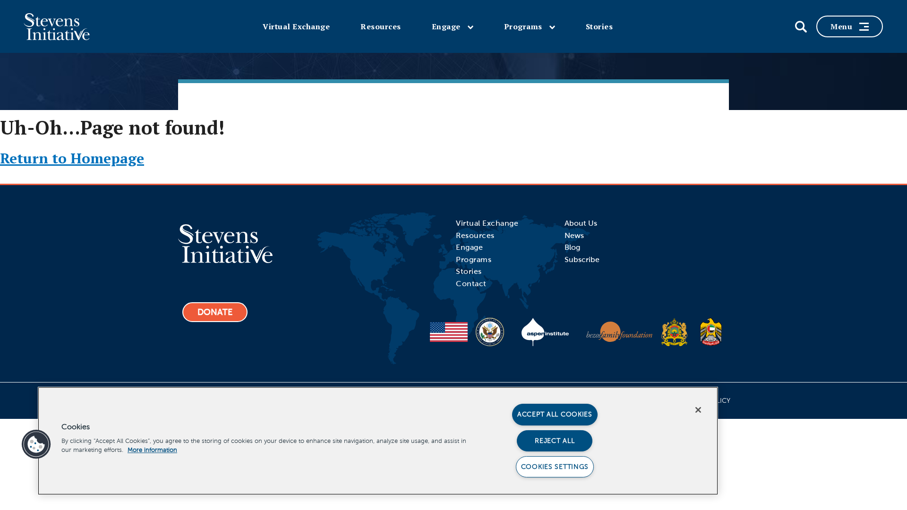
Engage (446, 26)
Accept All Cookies (554, 414)
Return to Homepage (72, 158)
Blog (572, 247)
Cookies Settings (555, 466)
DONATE (214, 312)
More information (152, 450)
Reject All (554, 440)
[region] (378, 441)
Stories (599, 26)
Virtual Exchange (296, 26)
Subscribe (582, 259)
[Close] (698, 410)
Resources (380, 26)
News (574, 235)
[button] (36, 444)
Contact (471, 284)
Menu (841, 26)
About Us (581, 223)
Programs (523, 26)
